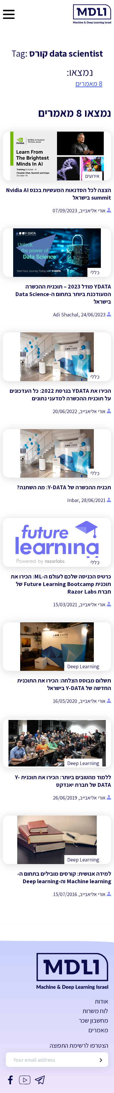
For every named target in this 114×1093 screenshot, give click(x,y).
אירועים (92, 176)
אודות (101, 1001)
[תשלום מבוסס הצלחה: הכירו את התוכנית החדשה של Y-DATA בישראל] (57, 646)
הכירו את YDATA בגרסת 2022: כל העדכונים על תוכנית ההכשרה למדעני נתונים (60, 394)
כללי (94, 272)
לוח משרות (95, 1011)
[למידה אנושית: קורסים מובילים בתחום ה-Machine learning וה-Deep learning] (57, 840)
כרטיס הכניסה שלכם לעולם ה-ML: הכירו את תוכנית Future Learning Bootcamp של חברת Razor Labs (61, 584)
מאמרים (98, 1030)
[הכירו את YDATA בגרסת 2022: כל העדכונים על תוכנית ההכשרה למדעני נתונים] (57, 356)
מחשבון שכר (93, 1020)
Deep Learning (83, 666)
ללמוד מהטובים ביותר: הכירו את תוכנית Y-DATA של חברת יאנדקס (63, 781)
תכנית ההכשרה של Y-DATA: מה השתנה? (64, 487)
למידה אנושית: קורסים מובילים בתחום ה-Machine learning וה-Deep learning (64, 877)
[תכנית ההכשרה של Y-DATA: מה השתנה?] (57, 453)
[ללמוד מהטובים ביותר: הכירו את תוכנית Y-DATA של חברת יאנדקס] (57, 743)
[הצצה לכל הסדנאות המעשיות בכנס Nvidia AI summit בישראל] (57, 156)
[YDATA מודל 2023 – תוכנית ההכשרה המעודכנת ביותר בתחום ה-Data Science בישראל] (57, 252)
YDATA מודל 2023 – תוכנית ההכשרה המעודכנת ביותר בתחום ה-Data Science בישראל (63, 294)
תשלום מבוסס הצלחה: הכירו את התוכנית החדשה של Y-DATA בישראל (64, 684)
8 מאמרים (88, 83)
